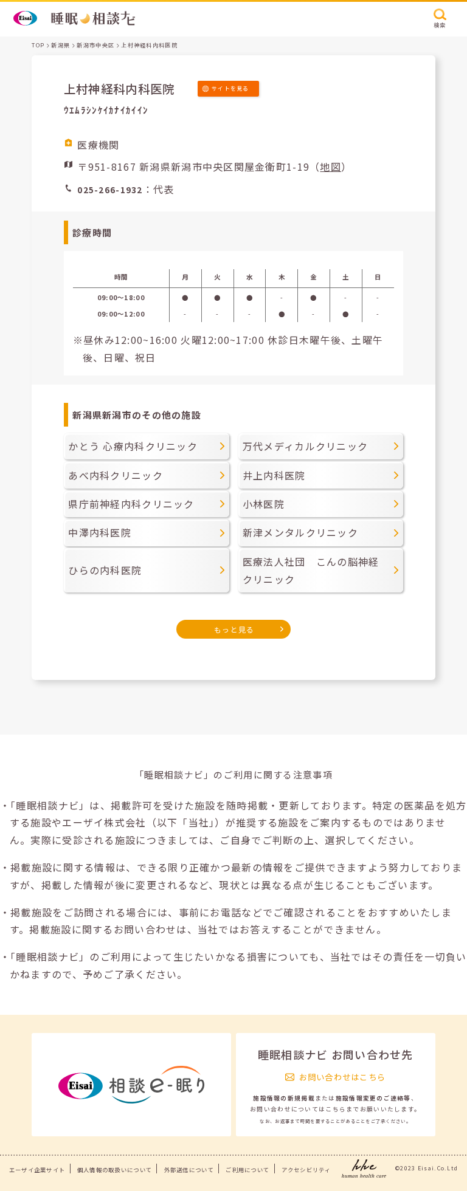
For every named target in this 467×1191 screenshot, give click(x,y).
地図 (330, 166)
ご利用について (247, 1169)
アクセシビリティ (306, 1169)
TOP (38, 45)
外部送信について (189, 1169)
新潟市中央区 (95, 45)
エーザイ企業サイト (37, 1169)
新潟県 (60, 45)
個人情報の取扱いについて (114, 1169)
